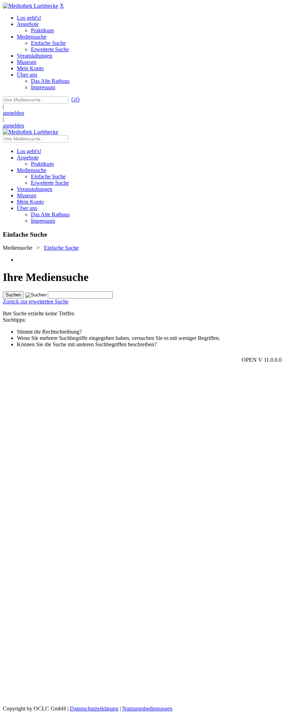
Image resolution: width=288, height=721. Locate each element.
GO (75, 100)
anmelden (13, 113)
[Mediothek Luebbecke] (30, 6)
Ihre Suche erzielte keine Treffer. (39, 313)
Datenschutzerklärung (94, 709)
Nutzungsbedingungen (147, 709)
